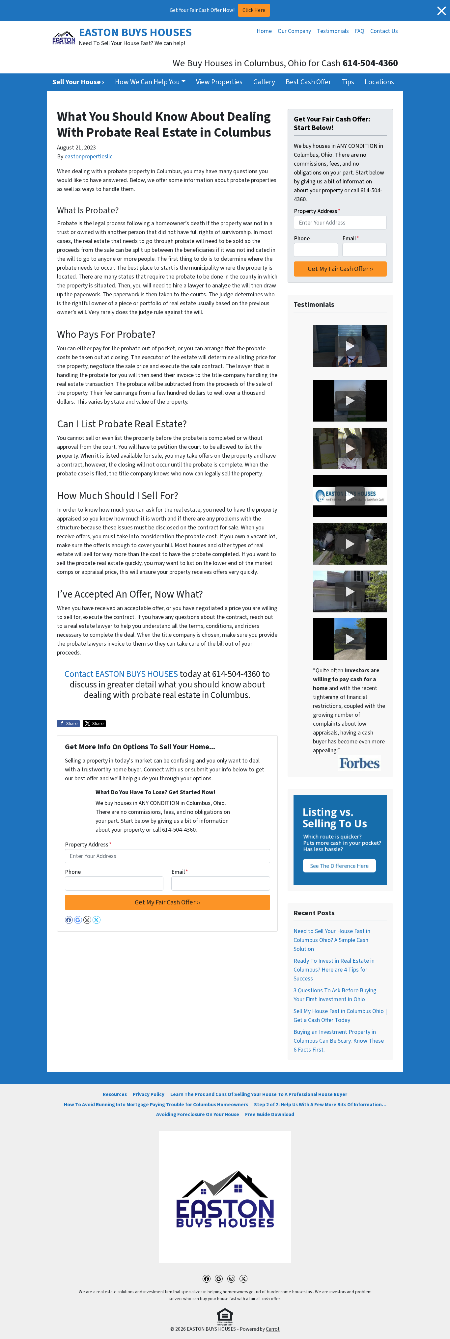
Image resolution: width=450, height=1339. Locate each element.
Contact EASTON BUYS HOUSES (121, 674)
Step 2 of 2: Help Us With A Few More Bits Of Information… (320, 1104)
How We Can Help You (147, 82)
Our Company (294, 31)
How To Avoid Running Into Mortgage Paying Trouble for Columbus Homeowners (156, 1104)
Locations (379, 82)
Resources (115, 1094)
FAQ (359, 31)
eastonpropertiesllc (88, 156)
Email (179, 872)
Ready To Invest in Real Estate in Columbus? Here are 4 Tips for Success (334, 970)
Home (264, 31)
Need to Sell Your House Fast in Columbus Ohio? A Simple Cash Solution (332, 940)
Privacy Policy (148, 1094)
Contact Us (384, 31)
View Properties (219, 82)
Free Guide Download (269, 1114)
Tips (348, 82)
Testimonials (333, 31)
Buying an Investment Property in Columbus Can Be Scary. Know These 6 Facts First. (339, 1041)
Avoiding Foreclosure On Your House (197, 1114)
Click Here (253, 10)
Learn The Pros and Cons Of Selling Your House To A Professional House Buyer (258, 1094)
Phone (73, 872)
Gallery (264, 82)
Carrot (273, 1329)
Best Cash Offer (308, 82)
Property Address (88, 845)
